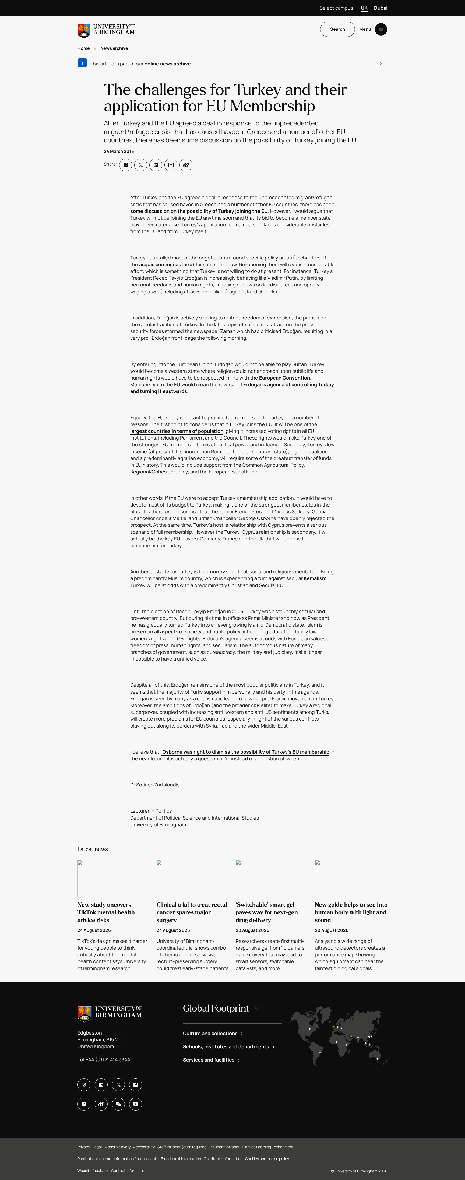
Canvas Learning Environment (268, 1146)
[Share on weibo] (185, 165)
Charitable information (223, 1158)
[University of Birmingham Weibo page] (101, 1104)
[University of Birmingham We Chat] (118, 1104)
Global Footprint (216, 1008)
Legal (97, 1146)
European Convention (284, 377)
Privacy (84, 1146)
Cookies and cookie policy (267, 1158)
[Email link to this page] (170, 165)
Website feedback (93, 1170)
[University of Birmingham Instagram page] (84, 1084)
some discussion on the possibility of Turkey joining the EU (199, 211)
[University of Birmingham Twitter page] (118, 1084)
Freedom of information (181, 1158)
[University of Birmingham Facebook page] (135, 1084)
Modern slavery (117, 1146)
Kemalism (314, 578)
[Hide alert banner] (381, 63)
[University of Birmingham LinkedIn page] (101, 1084)
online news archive (168, 63)
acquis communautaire (165, 264)
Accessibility (144, 1146)
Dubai (381, 8)
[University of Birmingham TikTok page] (84, 1104)
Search (337, 29)
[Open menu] (381, 29)
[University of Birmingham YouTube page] (135, 1104)
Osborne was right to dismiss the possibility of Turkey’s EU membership (245, 752)
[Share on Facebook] (125, 165)
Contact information (128, 1170)
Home (84, 48)
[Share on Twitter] (140, 165)
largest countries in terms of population (176, 431)
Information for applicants (136, 1158)
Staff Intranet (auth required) (182, 1146)
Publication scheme (94, 1158)
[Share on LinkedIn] (155, 165)
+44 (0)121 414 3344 (108, 1059)
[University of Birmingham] (106, 29)
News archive (114, 48)
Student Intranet (225, 1146)
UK (364, 8)
